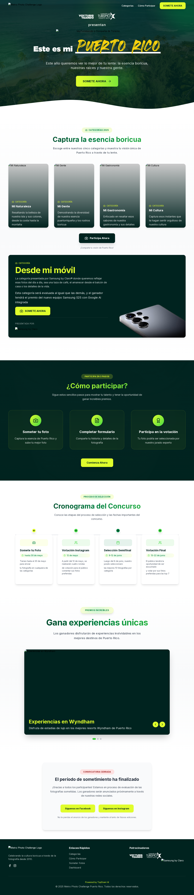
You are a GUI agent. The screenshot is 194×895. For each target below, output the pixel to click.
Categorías (75, 854)
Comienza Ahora (97, 462)
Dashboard (75, 867)
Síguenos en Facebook (78, 808)
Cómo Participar (77, 858)
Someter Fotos (77, 863)
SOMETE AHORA (172, 5)
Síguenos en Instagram (116, 808)
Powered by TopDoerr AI (97, 882)
